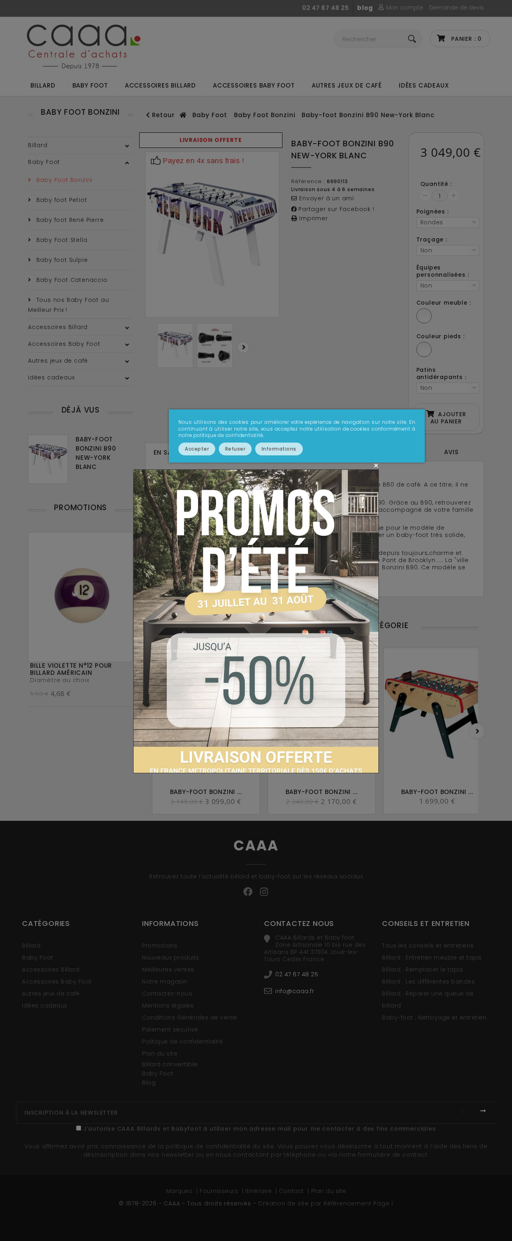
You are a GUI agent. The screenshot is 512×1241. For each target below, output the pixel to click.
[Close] (376, 465)
